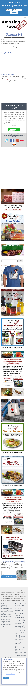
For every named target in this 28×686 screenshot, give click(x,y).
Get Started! (14, 129)
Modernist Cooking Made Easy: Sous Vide (21, 628)
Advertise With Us (19, 613)
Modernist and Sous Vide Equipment (7, 612)
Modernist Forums (19, 607)
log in (8, 79)
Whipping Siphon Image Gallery (20, 653)
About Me (17, 612)
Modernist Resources (6, 614)
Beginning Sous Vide (19, 635)
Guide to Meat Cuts (5, 621)
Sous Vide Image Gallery (20, 647)
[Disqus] (14, 169)
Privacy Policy (10, 674)
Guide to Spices (5, 623)
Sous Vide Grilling (19, 639)
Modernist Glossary (5, 618)
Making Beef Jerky (5, 619)
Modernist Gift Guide (6, 616)
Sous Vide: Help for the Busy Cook (20, 637)
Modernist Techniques (6, 608)
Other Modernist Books (20, 655)
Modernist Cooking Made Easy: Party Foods (21, 625)
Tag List (3, 626)
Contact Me (17, 615)
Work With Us (18, 608)
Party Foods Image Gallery (19, 650)
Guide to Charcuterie (6, 624)
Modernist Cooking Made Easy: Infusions (21, 622)
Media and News (19, 610)
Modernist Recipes (5, 606)
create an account (18, 79)
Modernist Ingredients (6, 610)
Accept (6, 678)
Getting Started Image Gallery (20, 645)
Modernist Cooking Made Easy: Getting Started (21, 619)
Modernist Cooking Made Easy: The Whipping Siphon (21, 632)
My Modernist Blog (19, 605)
